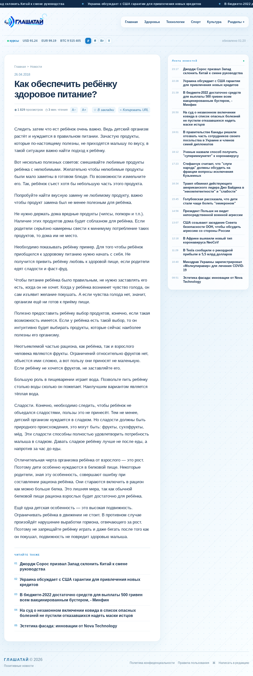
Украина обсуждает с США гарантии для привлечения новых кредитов (135, 4)
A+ (84, 110)
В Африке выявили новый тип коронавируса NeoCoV (207, 240)
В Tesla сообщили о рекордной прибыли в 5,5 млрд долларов (208, 252)
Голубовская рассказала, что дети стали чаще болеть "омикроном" (210, 201)
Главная (131, 22)
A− (74, 110)
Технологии (175, 22)
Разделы (236, 22)
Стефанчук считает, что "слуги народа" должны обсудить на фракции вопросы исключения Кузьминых (208, 170)
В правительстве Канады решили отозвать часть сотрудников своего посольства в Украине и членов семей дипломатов (211, 138)
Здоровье (152, 22)
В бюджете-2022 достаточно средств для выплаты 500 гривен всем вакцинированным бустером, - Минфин (81, 597)
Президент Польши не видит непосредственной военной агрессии (213, 213)
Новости (36, 66)
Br (102, 41)
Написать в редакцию (234, 663)
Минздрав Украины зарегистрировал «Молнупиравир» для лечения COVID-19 (213, 266)
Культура (214, 22)
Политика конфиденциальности (152, 663)
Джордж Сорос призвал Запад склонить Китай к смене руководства (73, 566)
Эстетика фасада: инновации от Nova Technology (68, 626)
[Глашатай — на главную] (25, 22)
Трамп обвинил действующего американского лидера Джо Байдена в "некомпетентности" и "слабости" (213, 188)
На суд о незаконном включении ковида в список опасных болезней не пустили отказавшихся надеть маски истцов (78, 613)
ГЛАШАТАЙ (16, 659)
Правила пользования (193, 663)
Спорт (196, 22)
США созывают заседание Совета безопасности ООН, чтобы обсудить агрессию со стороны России (212, 227)
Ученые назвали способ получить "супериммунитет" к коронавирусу (211, 154)
